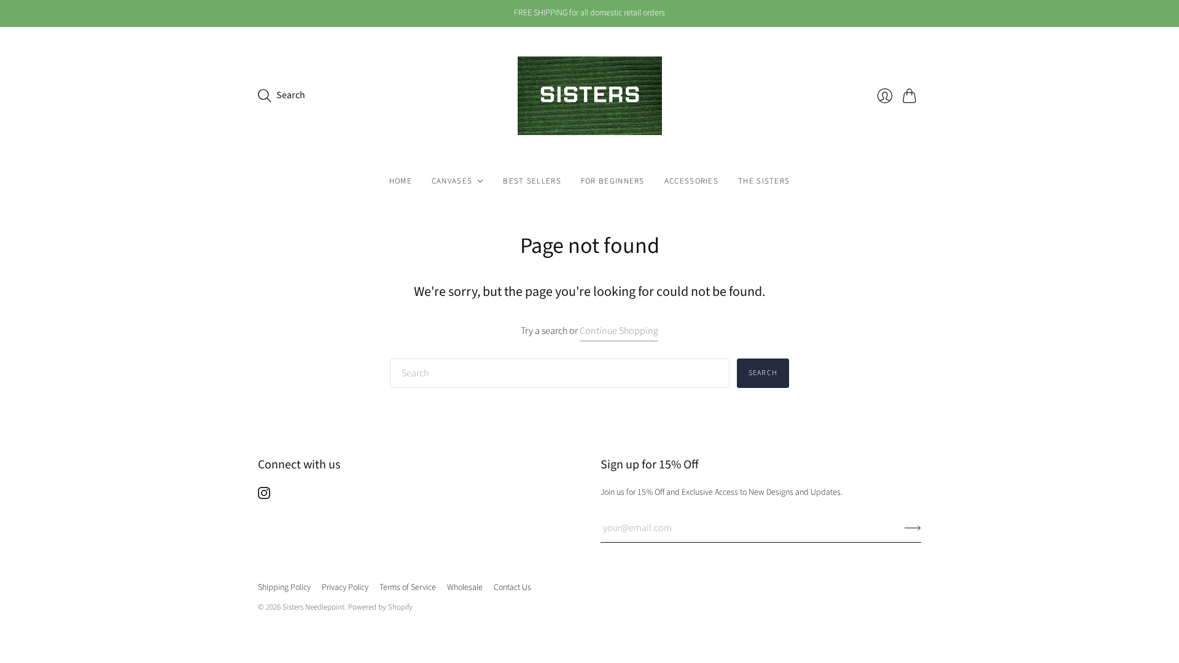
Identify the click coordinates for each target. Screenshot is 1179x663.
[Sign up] (913, 528)
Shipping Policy (284, 587)
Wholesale (465, 587)
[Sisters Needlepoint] (590, 95)
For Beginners (613, 181)
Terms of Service (407, 587)
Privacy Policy (345, 587)
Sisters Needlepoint (313, 607)
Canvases (452, 181)
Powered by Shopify (380, 607)
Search (763, 373)
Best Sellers (532, 181)
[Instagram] (264, 496)
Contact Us (512, 587)
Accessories (691, 181)
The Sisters (764, 181)
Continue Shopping (619, 331)
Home (400, 181)
